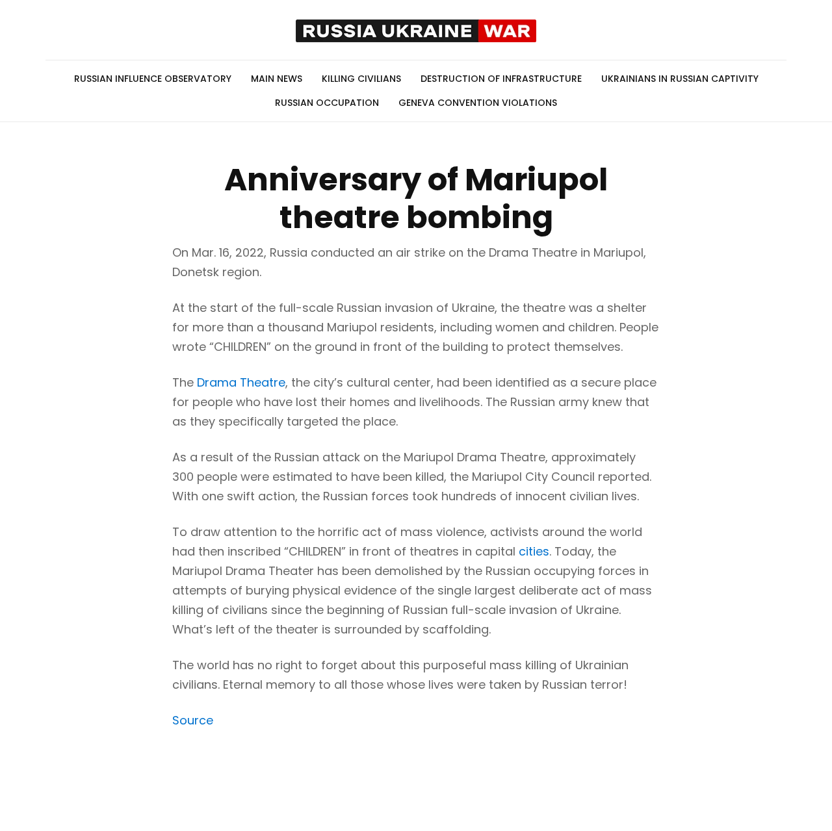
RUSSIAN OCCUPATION (327, 102)
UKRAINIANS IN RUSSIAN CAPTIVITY (680, 78)
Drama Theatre (241, 382)
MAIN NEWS (276, 78)
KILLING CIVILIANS (361, 78)
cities (534, 551)
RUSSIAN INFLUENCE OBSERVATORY (152, 78)
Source (192, 720)
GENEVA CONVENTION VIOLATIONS (477, 102)
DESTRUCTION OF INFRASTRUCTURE (501, 78)
